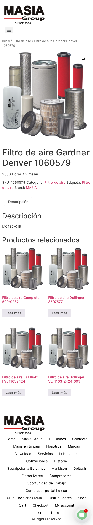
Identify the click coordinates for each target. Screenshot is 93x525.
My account (64, 505)
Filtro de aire (22, 41)
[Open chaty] (82, 515)
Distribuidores (60, 498)
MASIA (31, 187)
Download (23, 453)
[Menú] (9, 30)
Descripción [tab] (18, 202)
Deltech (79, 468)
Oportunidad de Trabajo (46, 483)
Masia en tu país (26, 446)
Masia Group (32, 439)
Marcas (74, 446)
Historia (60, 461)
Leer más (13, 313)
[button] (83, 59)
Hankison (59, 468)
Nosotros (53, 446)
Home (10, 439)
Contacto (80, 439)
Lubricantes (68, 453)
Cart (22, 505)
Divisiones (57, 439)
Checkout (40, 505)
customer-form (46, 512)
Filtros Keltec (32, 476)
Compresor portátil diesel (47, 490)
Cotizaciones (37, 461)
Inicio (6, 41)
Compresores (60, 476)
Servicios (45, 453)
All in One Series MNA (24, 498)
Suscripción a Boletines (26, 468)
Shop (82, 498)
